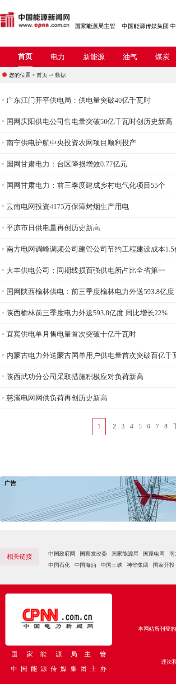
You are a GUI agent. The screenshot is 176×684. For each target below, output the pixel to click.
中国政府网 (61, 554)
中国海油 (85, 565)
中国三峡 (111, 565)
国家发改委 (93, 554)
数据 (60, 75)
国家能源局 (125, 554)
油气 (130, 57)
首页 (25, 56)
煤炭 (162, 57)
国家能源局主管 (95, 26)
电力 (58, 57)
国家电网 (154, 554)
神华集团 (137, 565)
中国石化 (59, 565)
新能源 (94, 57)
